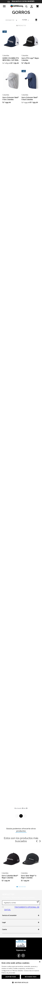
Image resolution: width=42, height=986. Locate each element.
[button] (26, 6)
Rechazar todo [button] (30, 977)
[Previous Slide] (36, 841)
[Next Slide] (40, 841)
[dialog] (21, 973)
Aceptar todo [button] (10, 977)
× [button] (39, 962)
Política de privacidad (8, 973)
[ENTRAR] (31, 6)
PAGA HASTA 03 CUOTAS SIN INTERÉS (23, 1)
